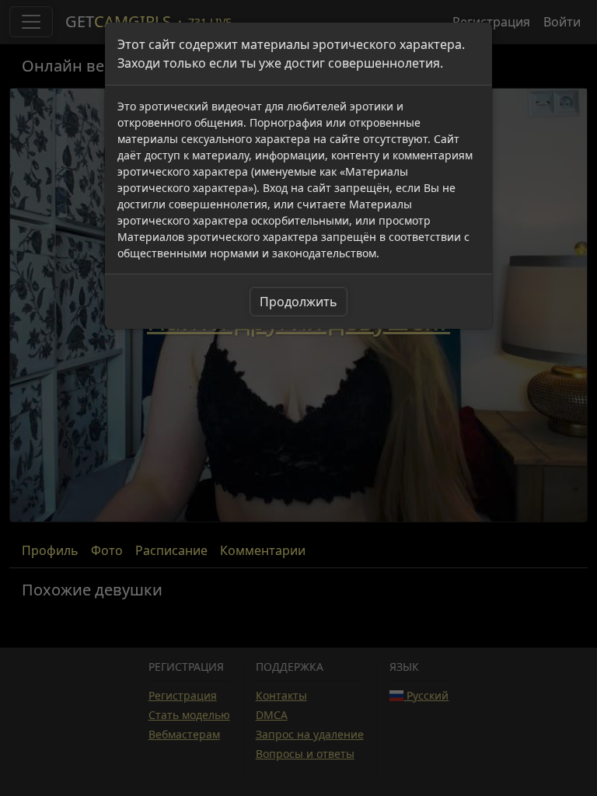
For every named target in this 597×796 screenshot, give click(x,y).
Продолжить (298, 301)
